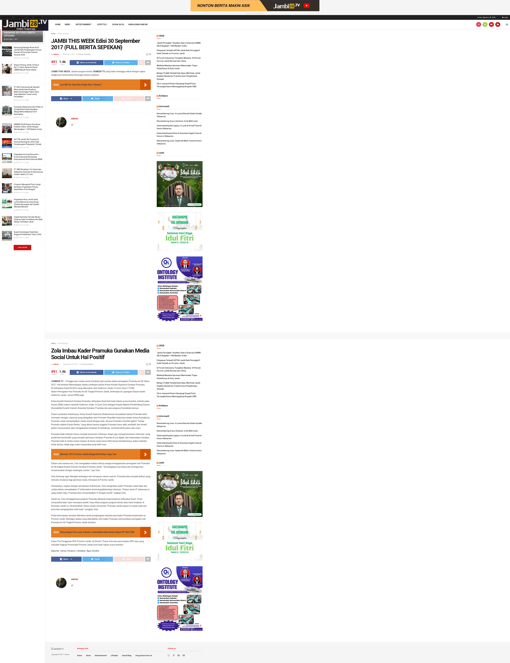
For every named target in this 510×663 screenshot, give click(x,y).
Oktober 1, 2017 (69, 54)
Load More (22, 247)
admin (56, 54)
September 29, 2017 (70, 364)
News (10, 17)
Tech (30, 17)
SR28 (161, 36)
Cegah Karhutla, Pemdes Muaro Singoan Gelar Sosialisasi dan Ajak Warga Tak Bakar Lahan (28, 219)
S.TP (128, 388)
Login (506, 17)
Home (4, 17)
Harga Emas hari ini (138, 24)
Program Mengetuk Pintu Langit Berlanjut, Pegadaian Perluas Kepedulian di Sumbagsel (27, 186)
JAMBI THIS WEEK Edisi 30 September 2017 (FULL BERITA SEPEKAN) (19, 32)
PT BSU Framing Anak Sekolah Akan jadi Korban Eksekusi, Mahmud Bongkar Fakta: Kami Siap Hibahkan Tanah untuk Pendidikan (27, 92)
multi (161, 153)
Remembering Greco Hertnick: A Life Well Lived (177, 121)
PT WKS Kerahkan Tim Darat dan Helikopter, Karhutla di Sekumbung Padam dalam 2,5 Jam (28, 171)
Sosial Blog (118, 24)
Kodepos (163, 96)
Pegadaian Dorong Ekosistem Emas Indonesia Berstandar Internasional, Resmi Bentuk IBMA (28, 156)
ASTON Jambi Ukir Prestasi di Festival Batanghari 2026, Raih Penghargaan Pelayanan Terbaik (27, 141)
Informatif (164, 106)
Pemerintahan (63, 343)
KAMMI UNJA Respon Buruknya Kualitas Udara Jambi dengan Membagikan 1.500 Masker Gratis (28, 126)
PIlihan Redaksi (63, 34)
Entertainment (20, 17)
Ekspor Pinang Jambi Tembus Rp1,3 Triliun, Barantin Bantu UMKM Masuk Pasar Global (26, 67)
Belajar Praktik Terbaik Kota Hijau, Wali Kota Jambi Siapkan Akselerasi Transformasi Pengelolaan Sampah (178, 76)
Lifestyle (38, 17)
